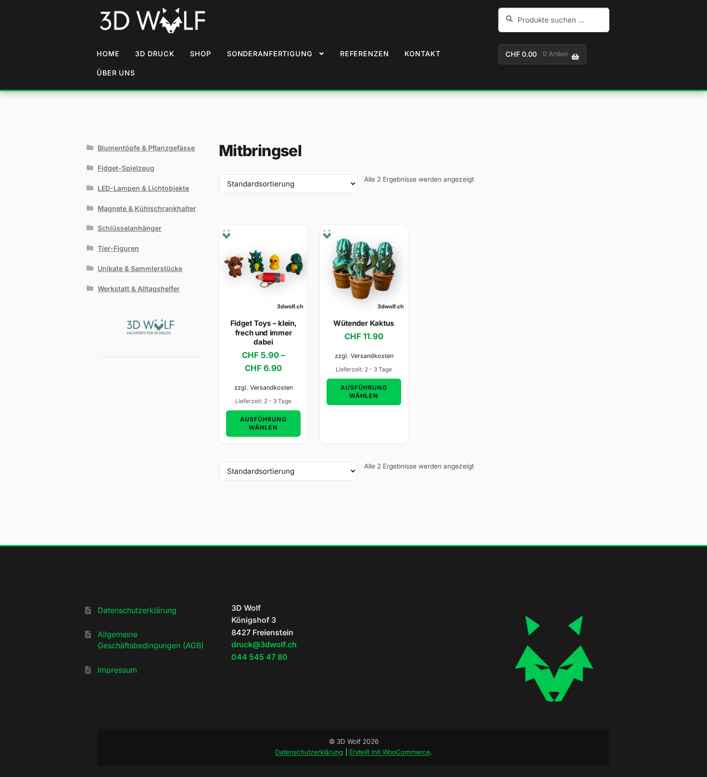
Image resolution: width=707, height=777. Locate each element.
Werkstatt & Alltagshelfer (139, 288)
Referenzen (364, 53)
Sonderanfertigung (270, 53)
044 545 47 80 (259, 657)
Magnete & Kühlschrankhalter (147, 208)
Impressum (117, 670)
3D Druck (154, 53)
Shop (200, 53)
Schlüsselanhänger (130, 228)
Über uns (116, 73)
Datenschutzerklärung (137, 610)
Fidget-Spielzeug (126, 168)
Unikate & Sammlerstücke (140, 268)
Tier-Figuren (118, 248)
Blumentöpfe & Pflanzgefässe (146, 148)
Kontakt (422, 53)
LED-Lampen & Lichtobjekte (143, 188)
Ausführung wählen (263, 423)
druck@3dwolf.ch (264, 644)
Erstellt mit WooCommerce (389, 752)
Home (108, 53)
